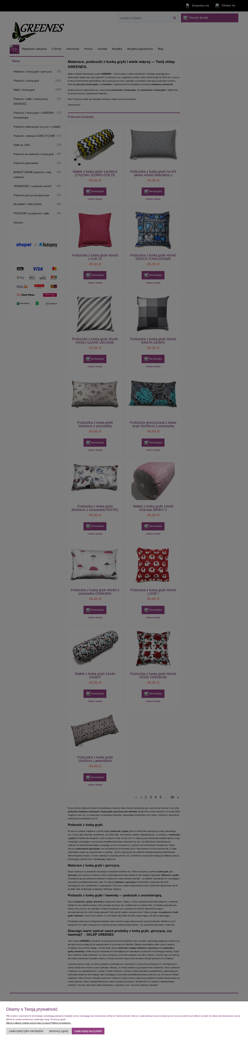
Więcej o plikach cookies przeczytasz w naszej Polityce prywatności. (38, 1023)
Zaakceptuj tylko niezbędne (26, 1031)
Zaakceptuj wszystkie (88, 1031)
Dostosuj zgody (58, 1031)
